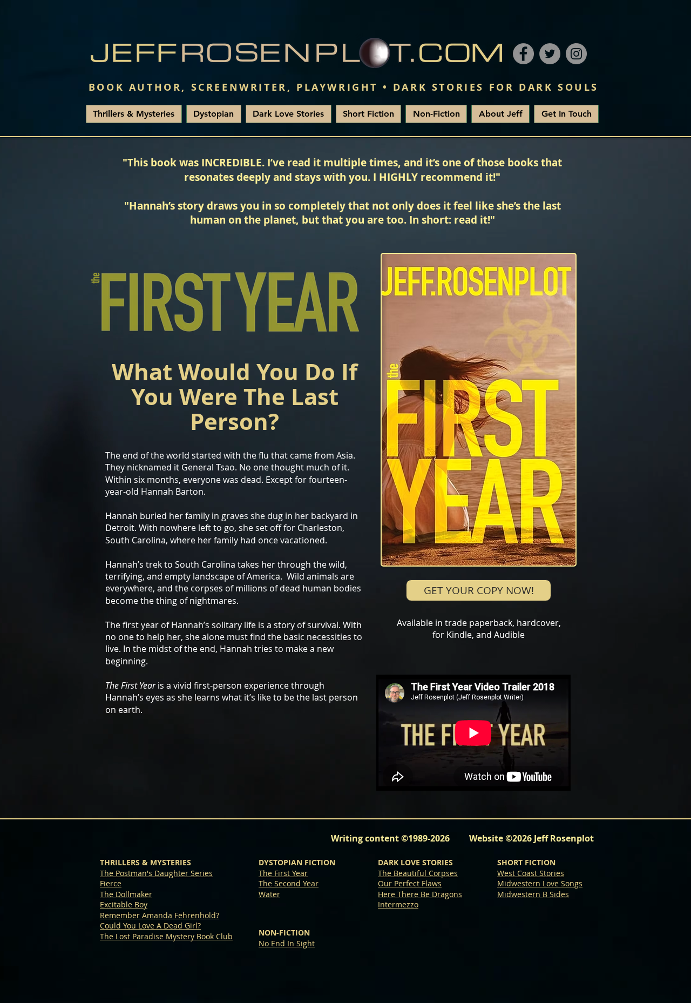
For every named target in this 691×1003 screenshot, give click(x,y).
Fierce (110, 883)
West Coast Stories (530, 873)
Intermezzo (398, 904)
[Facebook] (523, 53)
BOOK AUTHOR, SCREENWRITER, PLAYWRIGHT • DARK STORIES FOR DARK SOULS (344, 87)
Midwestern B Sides (533, 894)
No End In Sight (287, 943)
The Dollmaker (126, 894)
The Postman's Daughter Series (156, 873)
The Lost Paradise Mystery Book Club (166, 936)
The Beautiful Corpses (418, 873)
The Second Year (289, 883)
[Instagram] (576, 53)
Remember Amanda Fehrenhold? (159, 915)
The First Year (283, 873)
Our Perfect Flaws (410, 883)
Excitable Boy (123, 904)
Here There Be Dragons (420, 894)
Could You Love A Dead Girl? (150, 925)
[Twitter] (549, 53)
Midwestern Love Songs (539, 883)
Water (269, 894)
